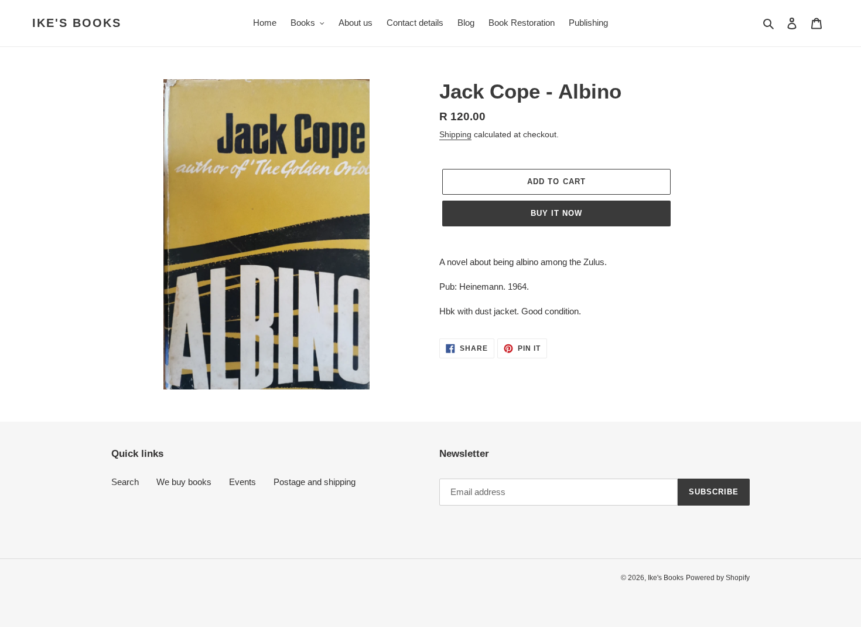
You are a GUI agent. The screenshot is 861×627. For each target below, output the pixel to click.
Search (125, 482)
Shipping (455, 134)
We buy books (183, 482)
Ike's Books (76, 22)
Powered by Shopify (718, 578)
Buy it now (556, 213)
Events (242, 482)
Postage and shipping (315, 482)
